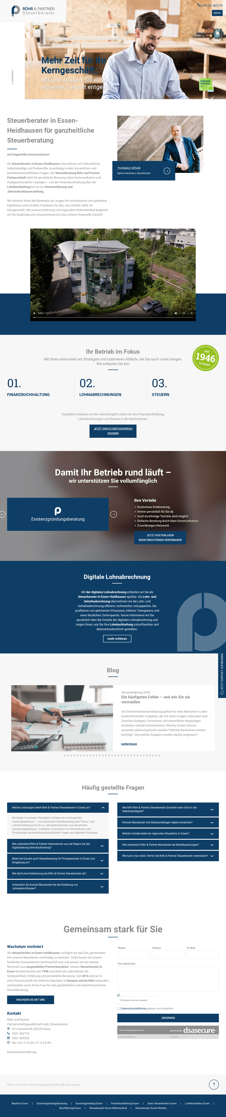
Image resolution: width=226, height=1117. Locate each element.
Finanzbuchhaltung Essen (125, 1103)
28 (150, 755)
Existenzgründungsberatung (52, 1103)
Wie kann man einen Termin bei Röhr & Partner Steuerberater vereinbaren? (165, 855)
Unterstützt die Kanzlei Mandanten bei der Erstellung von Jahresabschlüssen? (45, 886)
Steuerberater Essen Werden (151, 1108)
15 (109, 755)
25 (140, 755)
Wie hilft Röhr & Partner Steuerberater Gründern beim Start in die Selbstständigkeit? (159, 809)
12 (99, 755)
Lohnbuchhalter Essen (197, 1103)
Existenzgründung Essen (89, 1103)
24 (137, 755)
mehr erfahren (117, 638)
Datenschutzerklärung (21, 1052)
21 (128, 755)
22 (131, 755)
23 (134, 755)
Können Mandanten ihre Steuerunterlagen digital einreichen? (157, 822)
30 (156, 755)
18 (118, 755)
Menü (217, 13)
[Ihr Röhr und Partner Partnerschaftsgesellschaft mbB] (33, 11)
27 (147, 755)
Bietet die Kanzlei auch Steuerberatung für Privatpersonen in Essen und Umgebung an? (53, 860)
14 (106, 755)
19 (121, 755)
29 (153, 755)
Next (113, 514)
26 (143, 755)
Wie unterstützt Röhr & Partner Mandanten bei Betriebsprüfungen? (160, 844)
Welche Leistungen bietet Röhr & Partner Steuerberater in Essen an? (51, 807)
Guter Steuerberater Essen (162, 1103)
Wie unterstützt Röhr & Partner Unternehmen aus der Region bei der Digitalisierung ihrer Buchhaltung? (51, 845)
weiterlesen (129, 744)
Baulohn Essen (20, 1103)
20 (125, 755)
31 (159, 755)
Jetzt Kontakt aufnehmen (222, 672)
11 (96, 755)
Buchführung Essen (70, 1108)
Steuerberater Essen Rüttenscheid (108, 1108)
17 (115, 755)
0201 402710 (20, 1033)
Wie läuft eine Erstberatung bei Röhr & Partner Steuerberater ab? (49, 873)
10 (93, 755)
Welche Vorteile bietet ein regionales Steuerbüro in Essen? (155, 833)
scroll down (12, 77)
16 (112, 755)
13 (103, 755)
